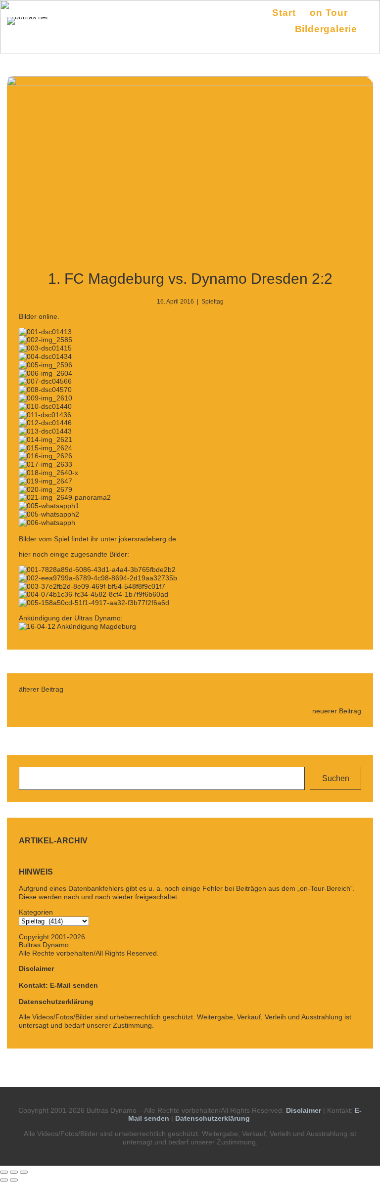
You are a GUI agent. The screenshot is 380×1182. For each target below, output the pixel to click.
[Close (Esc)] (4, 1172)
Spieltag (212, 301)
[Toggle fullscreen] (14, 1172)
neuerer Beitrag (336, 711)
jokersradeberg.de (147, 539)
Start (283, 12)
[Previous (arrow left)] (4, 1180)
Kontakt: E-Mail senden (58, 985)
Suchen (335, 778)
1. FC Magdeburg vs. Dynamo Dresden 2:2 (190, 278)
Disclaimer (36, 968)
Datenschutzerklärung (56, 1002)
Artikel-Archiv (53, 840)
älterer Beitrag (41, 689)
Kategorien (36, 912)
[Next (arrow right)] (14, 1180)
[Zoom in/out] (24, 1172)
